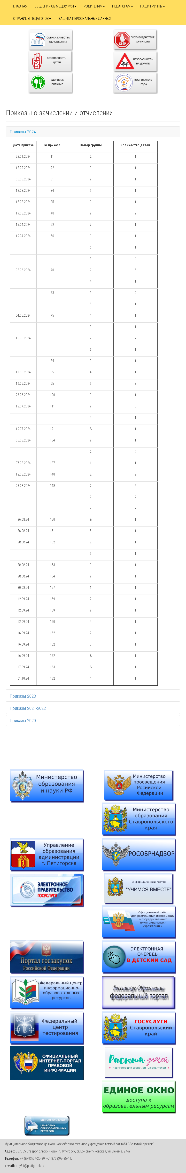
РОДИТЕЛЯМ (93, 6)
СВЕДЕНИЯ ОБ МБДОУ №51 (54, 6)
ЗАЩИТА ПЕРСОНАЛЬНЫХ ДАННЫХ (84, 18)
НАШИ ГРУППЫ (151, 6)
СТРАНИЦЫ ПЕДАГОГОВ (31, 18)
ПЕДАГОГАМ (121, 6)
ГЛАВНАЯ (20, 6)
